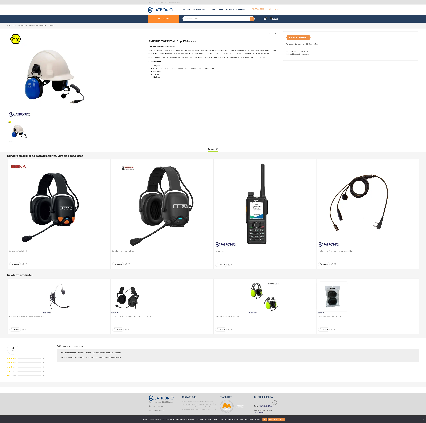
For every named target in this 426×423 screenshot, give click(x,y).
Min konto (230, 9)
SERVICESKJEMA (265, 406)
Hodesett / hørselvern (20, 25)
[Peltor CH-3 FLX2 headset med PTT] (265, 297)
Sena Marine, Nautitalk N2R (18, 251)
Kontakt (211, 9)
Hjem (9, 25)
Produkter (240, 9)
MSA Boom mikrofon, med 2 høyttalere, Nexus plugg (27, 316)
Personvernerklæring (276, 419)
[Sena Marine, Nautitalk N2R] (59, 205)
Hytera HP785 (220, 251)
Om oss (186, 9)
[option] (75, 75)
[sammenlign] (23, 264)
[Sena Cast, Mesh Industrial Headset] (162, 205)
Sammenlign (313, 44)
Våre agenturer (199, 9)
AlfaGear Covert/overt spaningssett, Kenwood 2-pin (335, 251)
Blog (221, 9)
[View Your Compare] (265, 19)
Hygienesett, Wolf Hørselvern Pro (329, 316)
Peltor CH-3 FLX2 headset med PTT (227, 316)
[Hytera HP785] (265, 205)
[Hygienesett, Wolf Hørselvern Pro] (368, 297)
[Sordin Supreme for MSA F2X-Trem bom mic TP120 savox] (162, 297)
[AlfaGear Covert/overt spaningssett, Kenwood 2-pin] (368, 205)
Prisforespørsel (298, 37)
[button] (273, 19)
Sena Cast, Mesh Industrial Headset (124, 251)
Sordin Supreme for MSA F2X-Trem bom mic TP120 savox (131, 316)
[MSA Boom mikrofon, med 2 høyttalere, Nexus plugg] (59, 297)
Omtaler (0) (213, 149)
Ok (265, 419)
